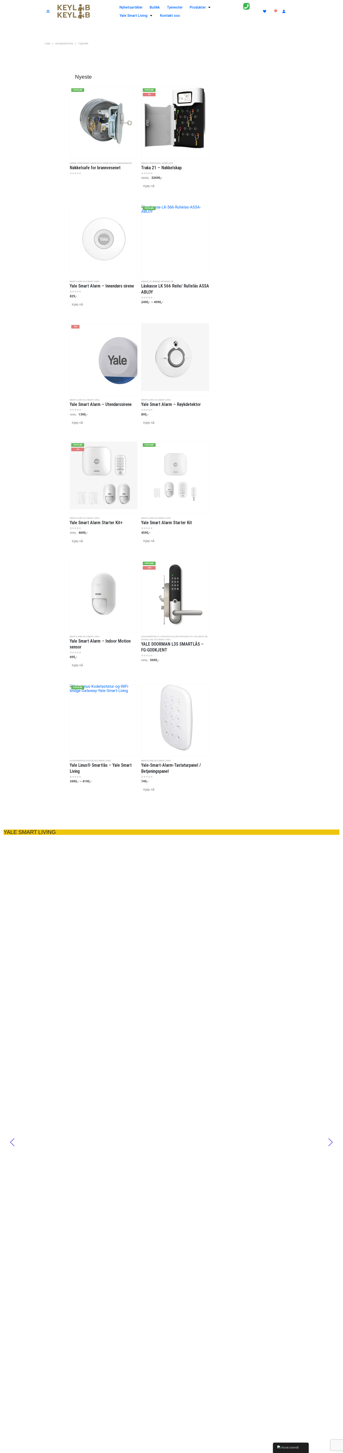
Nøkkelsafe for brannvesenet (117, 163)
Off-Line (193, 637)
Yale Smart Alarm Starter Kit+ (30, 1288)
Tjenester (175, 7)
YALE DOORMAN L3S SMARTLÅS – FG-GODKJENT (192, 1426)
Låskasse (156, 282)
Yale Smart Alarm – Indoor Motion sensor (264, 1226)
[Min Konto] (283, 11)
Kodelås (174, 637)
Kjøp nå (148, 186)
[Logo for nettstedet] (74, 11)
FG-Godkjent (163, 637)
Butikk (155, 7)
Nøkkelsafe (96, 163)
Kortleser (183, 637)
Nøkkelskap (167, 163)
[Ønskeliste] (264, 11)
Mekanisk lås (167, 282)
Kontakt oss (170, 15)
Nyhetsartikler (131, 7)
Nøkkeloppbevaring (80, 163)
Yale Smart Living (134, 15)
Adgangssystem (148, 637)
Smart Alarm (76, 282)
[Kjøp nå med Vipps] (143, 194)
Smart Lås (202, 637)
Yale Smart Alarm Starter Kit (171, 1226)
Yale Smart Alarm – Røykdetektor (169, 1117)
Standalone (147, 640)
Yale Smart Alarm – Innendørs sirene (37, 982)
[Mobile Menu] (48, 11)
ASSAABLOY (146, 282)
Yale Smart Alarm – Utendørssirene (171, 953)
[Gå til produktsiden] (103, 241)
